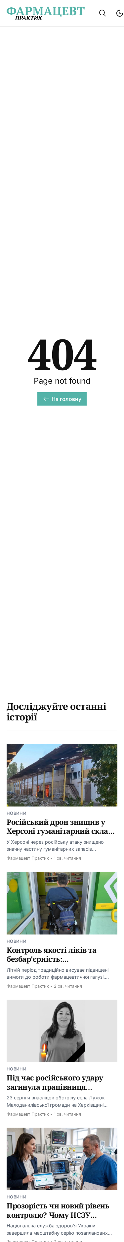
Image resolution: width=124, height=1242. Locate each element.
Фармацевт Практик (28, 858)
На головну (67, 399)
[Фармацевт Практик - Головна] (46, 13)
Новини (16, 813)
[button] (102, 13)
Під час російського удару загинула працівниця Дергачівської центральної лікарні (56, 1091)
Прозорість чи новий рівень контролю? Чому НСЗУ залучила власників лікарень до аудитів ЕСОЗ (61, 1219)
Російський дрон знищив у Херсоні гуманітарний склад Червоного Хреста (60, 831)
